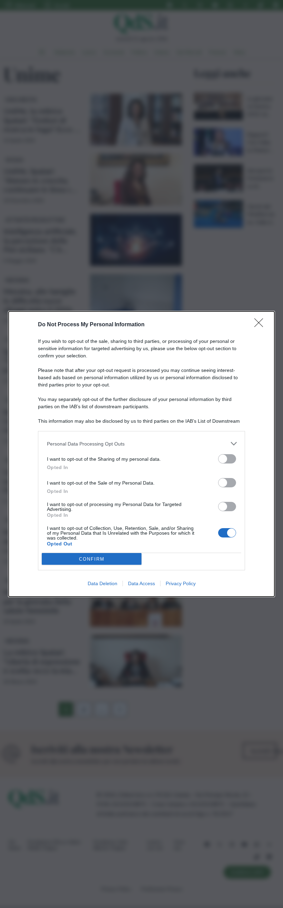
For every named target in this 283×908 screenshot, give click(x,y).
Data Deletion (102, 583)
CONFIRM (92, 559)
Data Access (141, 583)
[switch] (227, 459)
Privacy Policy (181, 583)
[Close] (260, 324)
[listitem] (141, 443)
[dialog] (141, 454)
